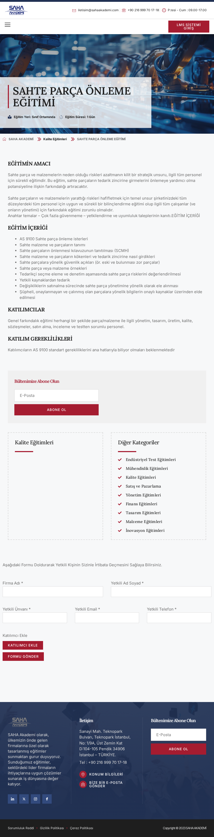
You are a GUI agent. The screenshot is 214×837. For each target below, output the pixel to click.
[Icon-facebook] (47, 799)
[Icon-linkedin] (12, 799)
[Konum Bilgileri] (83, 774)
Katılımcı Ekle (23, 645)
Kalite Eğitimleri (55, 139)
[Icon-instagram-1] (35, 799)
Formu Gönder (23, 656)
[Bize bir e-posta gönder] (83, 784)
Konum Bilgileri (106, 774)
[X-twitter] (24, 799)
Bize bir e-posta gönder (106, 784)
